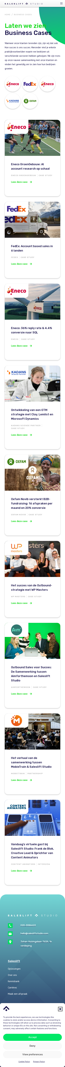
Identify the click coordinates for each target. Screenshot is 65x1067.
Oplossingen (14, 968)
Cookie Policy (24, 1061)
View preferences (32, 1054)
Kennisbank (13, 981)
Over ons (12, 975)
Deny (32, 1045)
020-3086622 (28, 925)
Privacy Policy (39, 1061)
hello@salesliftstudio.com (34, 933)
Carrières (12, 987)
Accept (32, 1037)
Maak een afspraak (17, 993)
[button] (60, 1009)
